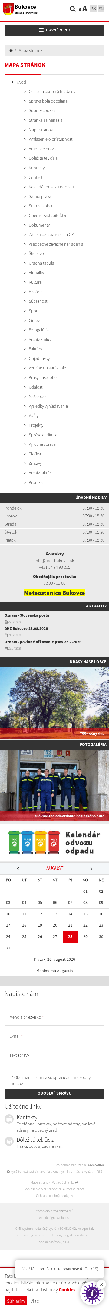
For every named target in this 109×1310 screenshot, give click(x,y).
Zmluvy (35, 463)
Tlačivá (35, 453)
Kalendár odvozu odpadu (51, 186)
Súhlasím (16, 1301)
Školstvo (36, 253)
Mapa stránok (30, 50)
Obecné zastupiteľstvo (48, 215)
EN (101, 8)
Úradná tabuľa (41, 263)
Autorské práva (42, 148)
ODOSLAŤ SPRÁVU (54, 1093)
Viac (35, 1301)
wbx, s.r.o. (42, 1235)
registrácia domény (78, 1235)
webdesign (47, 1218)
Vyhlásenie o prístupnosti (51, 139)
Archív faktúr (40, 472)
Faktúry (35, 348)
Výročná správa (42, 444)
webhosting (24, 1235)
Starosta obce (41, 205)
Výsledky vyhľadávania (48, 406)
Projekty (36, 425)
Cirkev (34, 320)
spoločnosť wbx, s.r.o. (54, 1242)
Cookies (67, 1290)
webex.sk (63, 1218)
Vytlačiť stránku (63, 1182)
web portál (85, 1228)
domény (56, 1235)
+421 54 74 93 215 (54, 567)
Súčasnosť (38, 301)
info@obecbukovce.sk (54, 560)
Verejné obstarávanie (47, 367)
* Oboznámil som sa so (53, 1081)
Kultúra (35, 282)
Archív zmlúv (40, 339)
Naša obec (38, 396)
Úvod (21, 82)
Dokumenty (39, 225)
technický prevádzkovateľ (54, 1211)
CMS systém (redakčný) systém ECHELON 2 (45, 1228)
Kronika (36, 482)
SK (93, 8)
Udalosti (36, 387)
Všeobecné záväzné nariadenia (56, 244)
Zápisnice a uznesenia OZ (51, 234)
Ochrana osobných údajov (52, 91)
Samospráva (40, 196)
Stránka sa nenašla (45, 120)
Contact (35, 177)
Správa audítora (43, 434)
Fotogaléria (39, 329)
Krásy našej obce (43, 377)
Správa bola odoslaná (48, 101)
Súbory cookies (42, 110)
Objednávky (39, 358)
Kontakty (37, 167)
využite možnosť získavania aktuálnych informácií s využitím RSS (56, 1171)
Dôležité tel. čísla (43, 158)
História (35, 291)
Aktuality (36, 272)
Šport (34, 310)
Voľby (33, 415)
